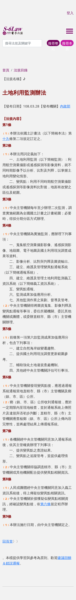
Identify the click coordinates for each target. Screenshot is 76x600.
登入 (70, 13)
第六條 (45, 504)
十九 (5, 138)
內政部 (65, 106)
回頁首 (7, 541)
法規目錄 (21, 70)
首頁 (5, 70)
